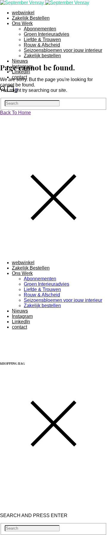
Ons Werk (22, 23)
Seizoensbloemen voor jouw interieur (63, 50)
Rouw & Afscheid (42, 44)
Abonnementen (40, 28)
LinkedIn (21, 321)
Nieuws (20, 61)
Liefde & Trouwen (42, 39)
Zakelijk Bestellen (31, 18)
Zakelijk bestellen (42, 55)
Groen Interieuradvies (46, 34)
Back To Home (15, 112)
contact (19, 327)
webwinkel (23, 12)
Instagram (22, 316)
